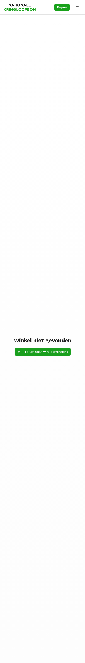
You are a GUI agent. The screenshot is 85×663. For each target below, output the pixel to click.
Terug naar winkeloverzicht (46, 351)
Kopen (62, 7)
